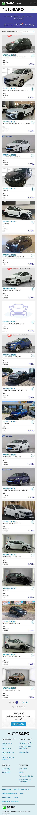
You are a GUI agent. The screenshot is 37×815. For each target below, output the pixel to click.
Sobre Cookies (6, 797)
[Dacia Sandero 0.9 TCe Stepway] (18, 344)
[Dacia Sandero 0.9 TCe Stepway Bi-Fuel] (18, 44)
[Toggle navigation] (33, 9)
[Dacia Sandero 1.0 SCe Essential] (18, 277)
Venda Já (5, 769)
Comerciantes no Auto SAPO (24, 780)
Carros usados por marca (8, 753)
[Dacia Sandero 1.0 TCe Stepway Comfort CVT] (18, 110)
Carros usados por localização (8, 758)
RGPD (21, 793)
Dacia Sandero (14, 56)
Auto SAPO (23, 769)
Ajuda (21, 772)
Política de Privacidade (9, 793)
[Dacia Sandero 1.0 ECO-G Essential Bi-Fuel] (18, 77)
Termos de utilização (26, 776)
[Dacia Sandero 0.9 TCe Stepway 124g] (18, 310)
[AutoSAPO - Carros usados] (13, 9)
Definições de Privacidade (10, 801)
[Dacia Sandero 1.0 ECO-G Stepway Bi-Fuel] (18, 377)
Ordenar (18, 32)
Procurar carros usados (7, 744)
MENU (19, 3)
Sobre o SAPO (6, 789)
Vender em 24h (24, 743)
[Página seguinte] (23, 702)
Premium (5, 772)
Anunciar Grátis (24, 752)
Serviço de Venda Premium (25, 747)
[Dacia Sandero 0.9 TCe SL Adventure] (18, 244)
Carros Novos (6, 748)
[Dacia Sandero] (18, 177)
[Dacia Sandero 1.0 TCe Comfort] (18, 144)
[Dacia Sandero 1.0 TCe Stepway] (18, 610)
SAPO (9, 807)
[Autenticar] (31, 3)
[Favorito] (32, 55)
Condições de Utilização (21, 789)
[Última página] (26, 702)
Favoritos (8, 25)
